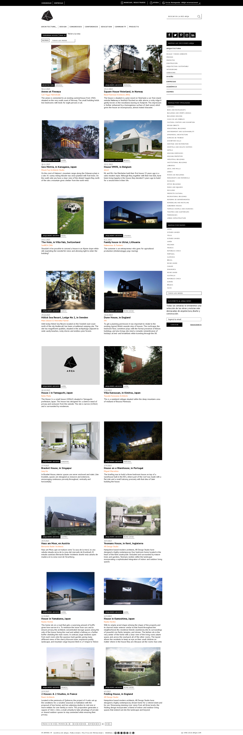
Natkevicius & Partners (113, 245)
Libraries (171, 165)
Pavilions (171, 190)
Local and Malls (174, 169)
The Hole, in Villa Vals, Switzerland (60, 242)
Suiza (63, 236)
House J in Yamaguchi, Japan (57, 392)
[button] (199, 16)
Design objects (173, 125)
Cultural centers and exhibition (181, 122)
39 (91, 724)
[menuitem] (181, 3)
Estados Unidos (173, 232)
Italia (169, 235)
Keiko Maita (46, 396)
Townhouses (172, 215)
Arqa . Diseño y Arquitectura (48, 14)
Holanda (170, 245)
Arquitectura (173, 48)
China (169, 229)
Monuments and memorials (178, 178)
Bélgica (127, 160)
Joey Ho (44, 471)
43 (107, 724)
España (170, 282)
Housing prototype (175, 156)
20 (79, 724)
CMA (51, 245)
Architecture (48, 85)
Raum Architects (48, 697)
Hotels (170, 150)
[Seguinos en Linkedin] (193, 35)
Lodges (170, 172)
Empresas (171, 81)
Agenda (170, 92)
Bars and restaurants (176, 110)
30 (83, 724)
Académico (171, 87)
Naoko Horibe (47, 622)
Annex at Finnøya (51, 91)
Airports (170, 107)
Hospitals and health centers (179, 147)
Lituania (127, 236)
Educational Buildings (176, 128)
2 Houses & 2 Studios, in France (59, 694)
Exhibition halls (174, 141)
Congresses (76, 27)
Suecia (64, 311)
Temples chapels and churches (180, 209)
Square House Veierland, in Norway (123, 91)
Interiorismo (171, 69)
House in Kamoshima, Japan (119, 618)
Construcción (172, 63)
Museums (171, 181)
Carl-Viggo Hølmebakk (50, 94)
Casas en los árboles (176, 119)
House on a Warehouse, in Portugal (123, 468)
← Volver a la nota (73, 34)
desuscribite (196, 325)
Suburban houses (50, 35)
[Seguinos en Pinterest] (181, 35)
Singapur (65, 461)
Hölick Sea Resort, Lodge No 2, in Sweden (64, 317)
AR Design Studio (111, 546)
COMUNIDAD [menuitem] (46, 3)
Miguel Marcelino (111, 471)
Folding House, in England (118, 694)
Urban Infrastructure (176, 218)
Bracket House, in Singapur (56, 468)
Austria (64, 537)
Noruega (58, 85)
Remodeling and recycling (178, 203)
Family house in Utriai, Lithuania (122, 242)
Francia (64, 687)
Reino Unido (129, 311)
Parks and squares (175, 187)
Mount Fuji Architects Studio (52, 170)
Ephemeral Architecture (177, 135)
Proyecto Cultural (175, 193)
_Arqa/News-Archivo (113, 85)
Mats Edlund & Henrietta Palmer (55, 320)
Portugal (127, 461)
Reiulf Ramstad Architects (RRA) (117, 94)
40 (95, 724)
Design (63, 27)
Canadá (170, 266)
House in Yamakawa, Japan (56, 618)
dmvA (106, 170)
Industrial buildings (175, 159)
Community (120, 27)
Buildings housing (174, 116)
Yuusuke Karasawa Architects (116, 396)
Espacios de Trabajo (175, 138)
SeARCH (44, 245)
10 (75, 724)
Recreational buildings (177, 196)
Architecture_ (49, 27)
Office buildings (174, 184)
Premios (169, 57)
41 (99, 724)
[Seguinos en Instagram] (187, 35)
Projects (134, 27)
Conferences (91, 27)
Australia (171, 275)
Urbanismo (170, 72)
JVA (105, 320)
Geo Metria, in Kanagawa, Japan (59, 166)
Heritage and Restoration (178, 144)
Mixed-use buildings (175, 175)
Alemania (171, 257)
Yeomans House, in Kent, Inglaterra (123, 543)
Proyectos (170, 60)
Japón (63, 160)
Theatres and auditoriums (178, 212)
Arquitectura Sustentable (177, 66)
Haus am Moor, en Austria (55, 543)
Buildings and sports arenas (179, 113)
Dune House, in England (117, 317)
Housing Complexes (175, 153)
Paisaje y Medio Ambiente (176, 54)
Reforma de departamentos (178, 199)
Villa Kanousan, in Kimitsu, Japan (122, 392)
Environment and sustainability (180, 131)
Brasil (169, 260)
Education (106, 27)
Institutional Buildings (177, 162)
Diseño (169, 76)
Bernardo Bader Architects (52, 546)
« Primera (61, 724)
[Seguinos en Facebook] (169, 35)
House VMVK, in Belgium (117, 166)
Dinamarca (171, 269)
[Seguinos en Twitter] (175, 35)
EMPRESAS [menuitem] (58, 3)
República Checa (174, 251)
